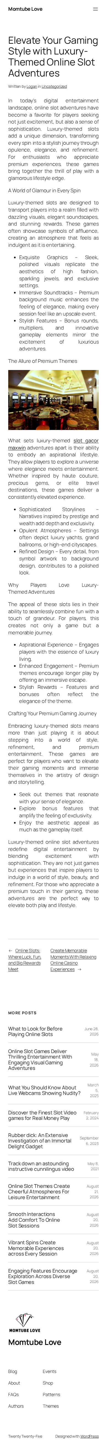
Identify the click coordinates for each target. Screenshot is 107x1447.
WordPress (89, 1436)
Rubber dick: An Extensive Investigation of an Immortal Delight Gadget (39, 1140)
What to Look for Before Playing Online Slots (35, 1031)
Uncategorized (54, 86)
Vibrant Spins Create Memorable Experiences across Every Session (36, 1248)
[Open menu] (95, 9)
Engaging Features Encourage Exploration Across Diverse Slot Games (42, 1276)
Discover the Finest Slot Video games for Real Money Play (42, 1115)
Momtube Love (25, 9)
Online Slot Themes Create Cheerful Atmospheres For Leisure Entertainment (39, 1191)
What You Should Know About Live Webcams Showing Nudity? (44, 1090)
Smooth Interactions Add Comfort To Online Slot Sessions (34, 1219)
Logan (32, 86)
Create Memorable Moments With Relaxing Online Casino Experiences (73, 959)
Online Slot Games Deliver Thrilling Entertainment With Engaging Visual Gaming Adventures (40, 1059)
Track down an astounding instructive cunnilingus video (41, 1166)
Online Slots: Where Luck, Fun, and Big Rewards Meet (24, 959)
